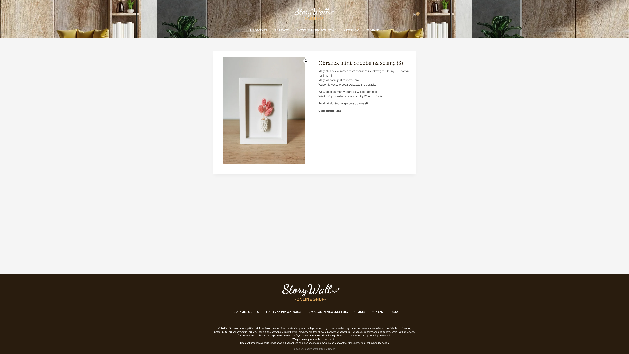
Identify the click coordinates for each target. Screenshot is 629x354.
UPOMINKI (258, 30)
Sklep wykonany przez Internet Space (314, 348)
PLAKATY (282, 30)
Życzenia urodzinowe (316, 30)
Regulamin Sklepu (244, 311)
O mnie (373, 30)
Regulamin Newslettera (328, 311)
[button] (306, 61)
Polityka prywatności (284, 311)
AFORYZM (351, 30)
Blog (395, 311)
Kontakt (378, 311)
